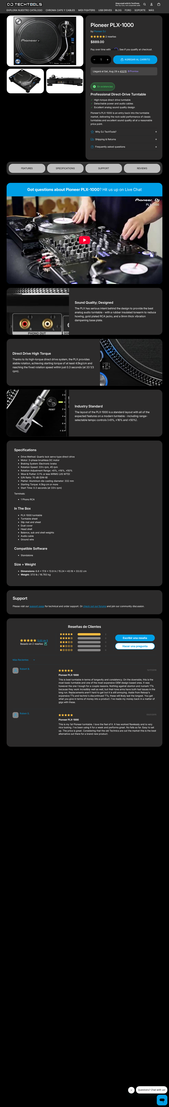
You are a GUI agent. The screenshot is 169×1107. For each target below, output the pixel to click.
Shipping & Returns (105, 139)
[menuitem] (151, 10)
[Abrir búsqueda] (144, 4)
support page (37, 606)
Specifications (65, 168)
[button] (98, 36)
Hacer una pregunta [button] (135, 646)
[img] (66, 670)
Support (103, 168)
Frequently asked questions (110, 146)
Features (27, 168)
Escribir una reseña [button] (135, 638)
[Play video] (84, 240)
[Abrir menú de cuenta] (151, 4)
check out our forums (94, 606)
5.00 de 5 (42, 640)
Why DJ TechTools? (105, 131)
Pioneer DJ (100, 31)
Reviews (142, 168)
